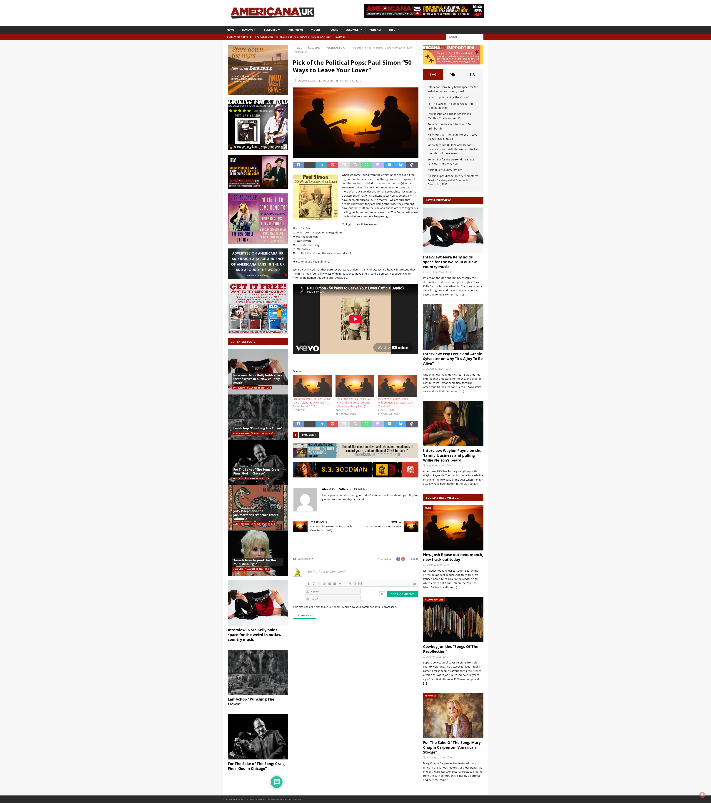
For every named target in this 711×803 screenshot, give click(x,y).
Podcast (375, 29)
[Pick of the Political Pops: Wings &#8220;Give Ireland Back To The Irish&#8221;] (312, 386)
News (230, 29)
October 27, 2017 (307, 80)
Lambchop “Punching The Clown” (257, 428)
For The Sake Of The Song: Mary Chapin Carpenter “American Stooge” (452, 747)
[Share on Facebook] (298, 165)
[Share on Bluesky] (400, 165)
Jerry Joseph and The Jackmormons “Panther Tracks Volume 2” (255, 515)
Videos (316, 29)
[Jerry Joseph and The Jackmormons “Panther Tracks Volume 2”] (258, 507)
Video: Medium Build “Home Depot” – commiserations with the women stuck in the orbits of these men (453, 149)
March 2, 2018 (434, 564)
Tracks (333, 29)
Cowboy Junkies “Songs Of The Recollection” (450, 649)
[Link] (350, 583)
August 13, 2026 (435, 465)
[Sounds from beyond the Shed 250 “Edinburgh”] (258, 553)
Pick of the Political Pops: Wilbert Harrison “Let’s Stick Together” (395, 402)
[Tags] (453, 74)
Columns (352, 29)
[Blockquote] (339, 583)
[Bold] (308, 583)
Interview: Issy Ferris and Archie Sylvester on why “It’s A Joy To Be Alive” (453, 358)
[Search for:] (464, 36)
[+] (360, 583)
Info (392, 29)
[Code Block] (345, 583)
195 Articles (359, 489)
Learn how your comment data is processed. (369, 607)
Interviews (295, 29)
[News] (453, 527)
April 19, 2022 (433, 656)
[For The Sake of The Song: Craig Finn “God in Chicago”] (258, 462)
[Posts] (433, 74)
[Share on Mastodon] (377, 165)
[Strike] (324, 583)
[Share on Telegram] (389, 165)
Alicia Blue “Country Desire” (445, 170)
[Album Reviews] (453, 619)
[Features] (453, 715)
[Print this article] (355, 165)
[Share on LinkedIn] (321, 165)
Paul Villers (327, 80)
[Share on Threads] (412, 165)
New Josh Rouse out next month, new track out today (453, 557)
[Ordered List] (329, 583)
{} (355, 583)
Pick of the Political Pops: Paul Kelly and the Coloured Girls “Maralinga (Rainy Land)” (354, 402)
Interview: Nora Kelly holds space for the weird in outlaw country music (257, 379)
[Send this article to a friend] (344, 165)
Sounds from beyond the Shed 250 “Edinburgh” (255, 562)
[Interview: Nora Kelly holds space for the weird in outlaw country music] (258, 371)
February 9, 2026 (435, 757)
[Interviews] (453, 230)
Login (414, 558)
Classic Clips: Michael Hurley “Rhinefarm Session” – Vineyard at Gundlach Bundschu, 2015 (453, 180)
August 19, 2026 (435, 368)
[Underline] (319, 583)
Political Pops (346, 80)
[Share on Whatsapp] (366, 165)
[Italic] (313, 583)
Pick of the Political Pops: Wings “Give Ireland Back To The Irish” (312, 400)
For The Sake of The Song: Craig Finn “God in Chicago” (256, 471)
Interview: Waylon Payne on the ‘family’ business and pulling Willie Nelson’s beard (452, 455)
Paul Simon (309, 435)
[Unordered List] (334, 583)
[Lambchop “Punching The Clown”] (258, 417)
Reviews (247, 29)
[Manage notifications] (702, 795)
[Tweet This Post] (310, 165)
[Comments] (473, 74)
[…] (462, 294)
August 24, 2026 (257, 387)
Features (270, 29)
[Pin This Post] (332, 165)
